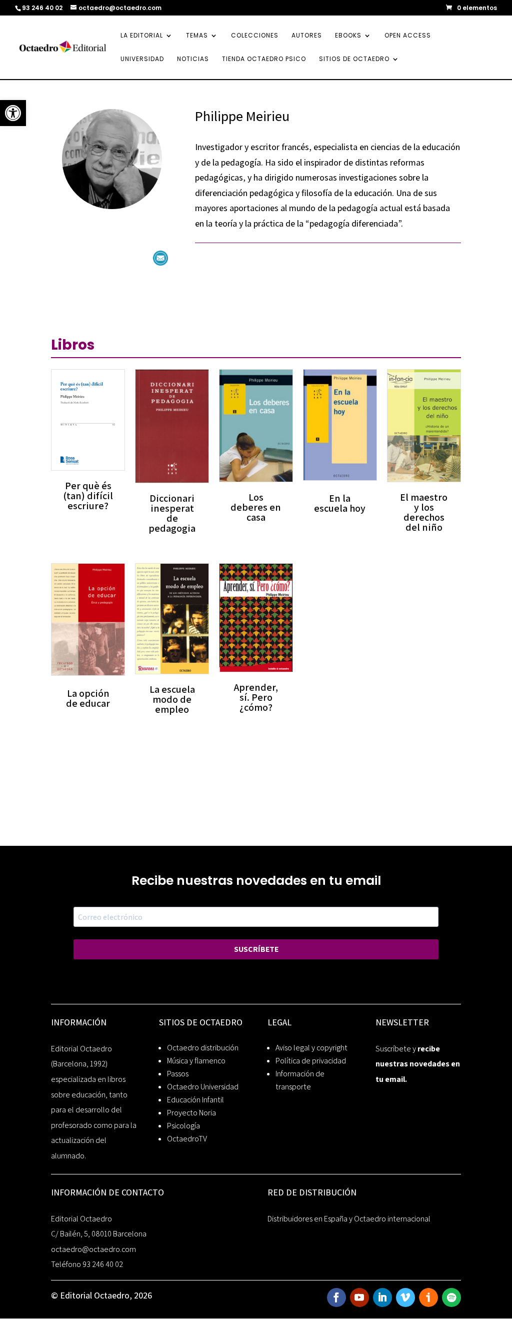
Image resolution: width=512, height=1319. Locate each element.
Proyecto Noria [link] (191, 1112)
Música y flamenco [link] (196, 1060)
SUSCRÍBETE (256, 949)
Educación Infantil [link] (195, 1099)
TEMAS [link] (197, 36)
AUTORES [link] (307, 36)
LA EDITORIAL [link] (141, 36)
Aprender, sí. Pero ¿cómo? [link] (256, 697)
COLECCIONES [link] (254, 36)
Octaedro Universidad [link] (202, 1086)
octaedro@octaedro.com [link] (93, 1249)
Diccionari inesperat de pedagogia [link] (172, 513)
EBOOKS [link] (348, 36)
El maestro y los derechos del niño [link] (424, 512)
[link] (13, 113)
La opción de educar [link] (88, 698)
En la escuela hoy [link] (340, 503)
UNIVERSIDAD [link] (142, 59)
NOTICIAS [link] (193, 59)
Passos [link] (177, 1073)
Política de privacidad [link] (311, 1060)
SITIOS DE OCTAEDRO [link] (354, 59)
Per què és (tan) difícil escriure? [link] (88, 496)
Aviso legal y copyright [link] (312, 1047)
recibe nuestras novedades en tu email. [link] (418, 1063)
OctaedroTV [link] (187, 1138)
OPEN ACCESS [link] (407, 36)
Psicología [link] (183, 1125)
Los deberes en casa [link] (255, 507)
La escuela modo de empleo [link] (172, 699)
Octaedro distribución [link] (202, 1047)
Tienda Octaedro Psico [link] (264, 59)
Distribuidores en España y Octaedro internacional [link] (349, 1218)
